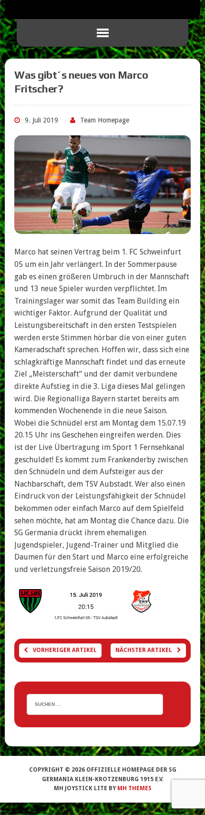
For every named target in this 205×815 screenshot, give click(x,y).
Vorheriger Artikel (65, 650)
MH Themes (134, 788)
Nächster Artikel (143, 650)
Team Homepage (104, 120)
